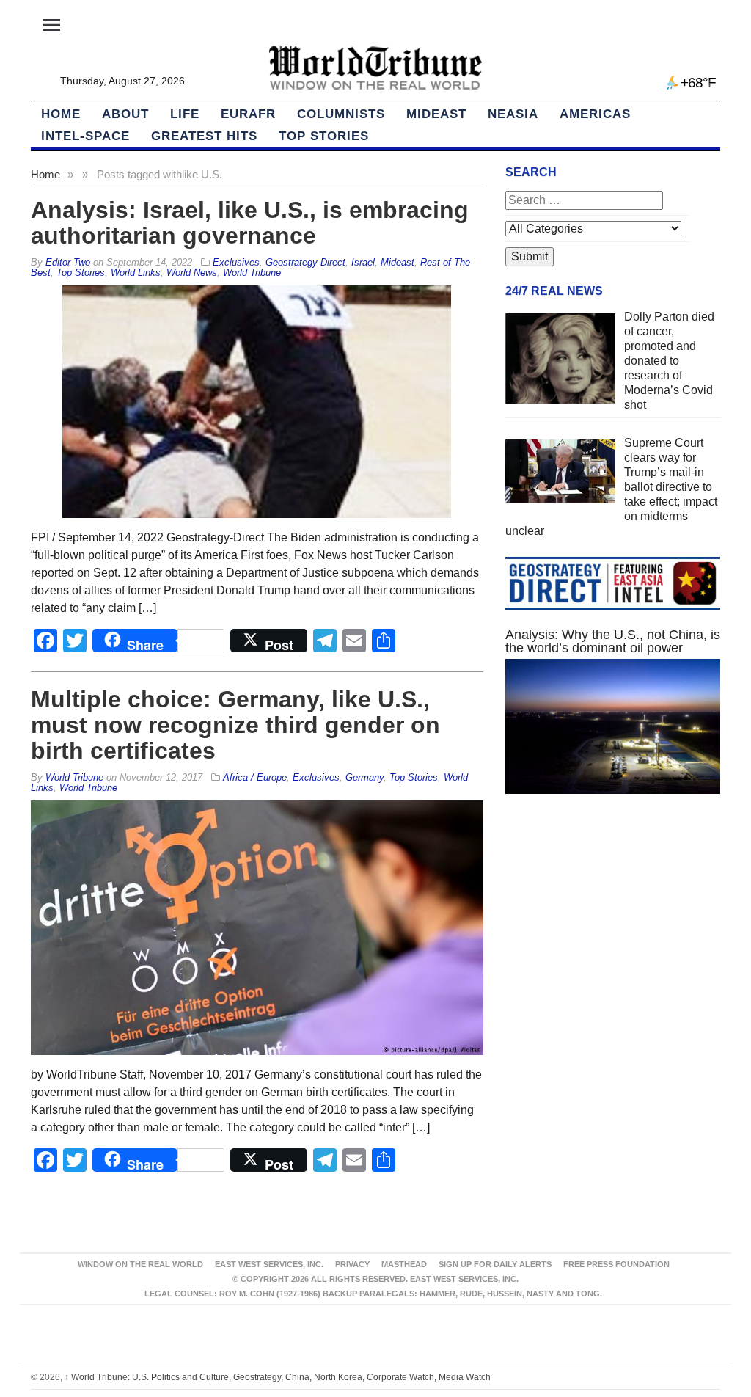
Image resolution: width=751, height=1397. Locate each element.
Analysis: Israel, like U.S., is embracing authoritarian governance (250, 223)
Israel (363, 262)
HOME (61, 114)
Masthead (404, 1264)
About (125, 114)
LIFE (184, 114)
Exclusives (236, 262)
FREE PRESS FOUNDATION (616, 1264)
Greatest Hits (204, 136)
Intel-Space (85, 136)
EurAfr (248, 114)
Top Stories (324, 136)
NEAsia (513, 114)
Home (45, 174)
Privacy (352, 1264)
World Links (136, 272)
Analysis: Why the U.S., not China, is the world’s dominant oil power (612, 641)
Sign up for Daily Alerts (495, 1264)
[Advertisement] (612, 933)
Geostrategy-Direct (305, 262)
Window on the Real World (140, 1264)
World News (191, 272)
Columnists (341, 114)
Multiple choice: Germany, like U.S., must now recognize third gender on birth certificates (235, 725)
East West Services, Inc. (269, 1264)
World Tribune (252, 272)
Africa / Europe (255, 777)
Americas (595, 114)
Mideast (436, 114)
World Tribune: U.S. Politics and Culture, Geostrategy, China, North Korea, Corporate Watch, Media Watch (278, 1377)
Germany (364, 777)
